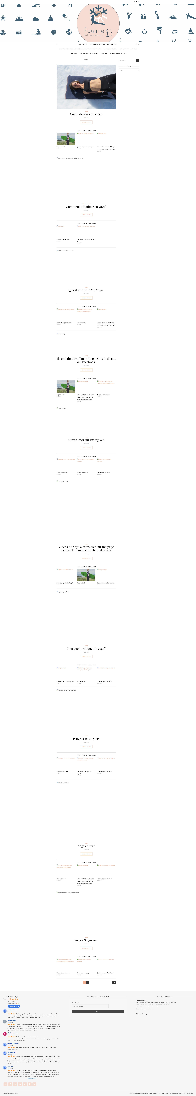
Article (84, 204)
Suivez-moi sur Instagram (86, 440)
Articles (134, 49)
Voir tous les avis (31, 1078)
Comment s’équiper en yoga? (86, 207)
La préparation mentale (118, 53)
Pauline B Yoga (13, 997)
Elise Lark (10, 1066)
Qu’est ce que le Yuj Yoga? (85, 147)
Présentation (82, 44)
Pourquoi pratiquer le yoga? (86, 648)
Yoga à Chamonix (62, 473)
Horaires (74, 53)
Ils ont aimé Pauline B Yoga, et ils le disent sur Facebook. (86, 360)
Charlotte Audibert (13, 1033)
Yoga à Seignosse (82, 473)
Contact (104, 53)
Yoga (86, 111)
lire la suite (86, 122)
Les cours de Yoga (110, 49)
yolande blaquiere (13, 1043)
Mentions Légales (133, 1093)
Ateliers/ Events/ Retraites (89, 53)
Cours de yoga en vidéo (86, 114)
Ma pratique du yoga (103, 395)
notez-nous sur (13, 1006)
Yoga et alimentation (63, 239)
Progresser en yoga (103, 473)
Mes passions (81, 323)
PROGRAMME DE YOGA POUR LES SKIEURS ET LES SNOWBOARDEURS (80, 49)
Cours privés (123, 49)
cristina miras (12, 1010)
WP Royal (15, 1093)
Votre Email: (75, 1003)
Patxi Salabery (12, 1052)
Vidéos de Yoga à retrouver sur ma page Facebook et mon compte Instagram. (85, 397)
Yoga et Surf (60, 147)
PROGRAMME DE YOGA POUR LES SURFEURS (103, 44)
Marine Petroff (12, 1020)
